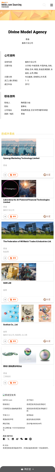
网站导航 (6, 424)
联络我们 (6, 404)
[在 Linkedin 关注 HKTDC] (13, 439)
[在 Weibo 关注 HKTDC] (17, 439)
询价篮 (27, 469)
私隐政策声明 (8, 419)
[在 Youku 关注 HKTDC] (30, 439)
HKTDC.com (7, 400)
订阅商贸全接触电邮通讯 (12, 409)
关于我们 (30, 400)
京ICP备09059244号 (34, 424)
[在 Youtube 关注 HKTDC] (26, 439)
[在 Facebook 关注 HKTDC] (4, 439)
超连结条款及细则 (33, 419)
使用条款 (30, 415)
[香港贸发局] (27, 396)
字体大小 (6, 415)
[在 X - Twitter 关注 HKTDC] (8, 439)
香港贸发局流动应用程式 (36, 404)
